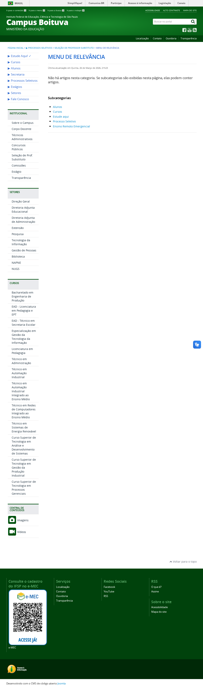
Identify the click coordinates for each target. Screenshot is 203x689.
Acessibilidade (152, 10)
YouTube (109, 591)
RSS (106, 596)
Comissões (19, 165)
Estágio (16, 171)
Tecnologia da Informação (21, 242)
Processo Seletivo (64, 121)
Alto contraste (171, 10)
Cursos (57, 111)
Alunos (57, 107)
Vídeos (21, 532)
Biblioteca (18, 256)
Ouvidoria (171, 38)
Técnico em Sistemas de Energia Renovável (24, 427)
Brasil (19, 3)
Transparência (189, 38)
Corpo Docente (21, 129)
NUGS (15, 269)
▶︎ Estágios (15, 87)
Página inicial (16, 48)
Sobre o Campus (23, 123)
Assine (155, 591)
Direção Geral (21, 201)
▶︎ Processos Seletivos (39, 48)
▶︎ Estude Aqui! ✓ (19, 56)
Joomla (61, 683)
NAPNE (16, 263)
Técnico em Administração (21, 361)
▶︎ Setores (14, 93)
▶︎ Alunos (14, 68)
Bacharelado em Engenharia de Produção (22, 296)
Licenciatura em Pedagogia (22, 351)
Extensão (18, 228)
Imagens (22, 520)
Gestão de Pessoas (24, 250)
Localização (142, 38)
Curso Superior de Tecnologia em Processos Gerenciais (24, 487)
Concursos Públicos (19, 147)
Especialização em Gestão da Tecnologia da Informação (24, 337)
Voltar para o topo (184, 561)
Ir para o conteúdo (16, 10)
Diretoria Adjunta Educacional (23, 209)
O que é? (156, 587)
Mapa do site (190, 10)
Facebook (109, 587)
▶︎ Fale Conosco (18, 99)
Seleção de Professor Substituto (74, 48)
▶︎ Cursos (14, 62)
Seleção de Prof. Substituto (22, 157)
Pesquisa (18, 234)
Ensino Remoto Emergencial (71, 126)
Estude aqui (61, 116)
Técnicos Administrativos (22, 137)
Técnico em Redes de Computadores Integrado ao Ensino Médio (24, 411)
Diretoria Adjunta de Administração (23, 220)
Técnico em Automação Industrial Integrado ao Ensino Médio (21, 391)
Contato (157, 38)
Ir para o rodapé (75, 10)
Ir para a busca (56, 10)
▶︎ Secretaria (16, 74)
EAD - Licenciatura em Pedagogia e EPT (24, 310)
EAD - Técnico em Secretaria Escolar (23, 323)
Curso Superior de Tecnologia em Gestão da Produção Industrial (24, 467)
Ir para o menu (37, 10)
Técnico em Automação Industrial (19, 373)
